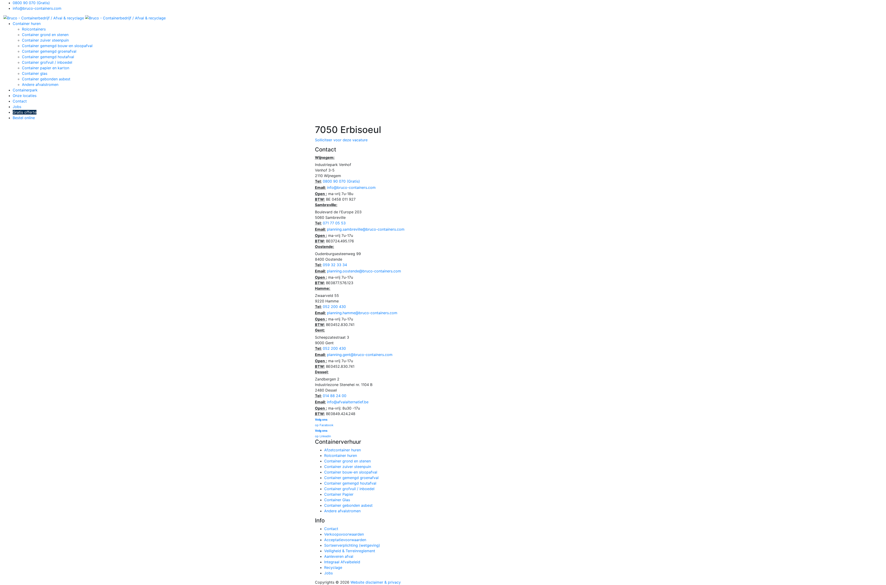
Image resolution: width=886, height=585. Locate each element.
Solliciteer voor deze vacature (341, 140)
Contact (20, 101)
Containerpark (25, 90)
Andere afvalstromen (40, 84)
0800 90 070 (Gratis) (31, 2)
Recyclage (333, 567)
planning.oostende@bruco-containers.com (364, 271)
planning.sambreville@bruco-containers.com (365, 229)
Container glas (34, 73)
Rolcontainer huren (340, 455)
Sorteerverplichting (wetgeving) (352, 545)
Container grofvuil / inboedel (47, 62)
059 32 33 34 (335, 264)
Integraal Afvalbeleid (342, 562)
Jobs (17, 106)
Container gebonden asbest (46, 79)
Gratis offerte (24, 112)
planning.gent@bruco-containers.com (359, 354)
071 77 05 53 (334, 223)
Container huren (27, 23)
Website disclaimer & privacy (375, 582)
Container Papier (338, 494)
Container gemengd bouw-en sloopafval (57, 45)
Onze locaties (24, 95)
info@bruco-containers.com (37, 8)
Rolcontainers (34, 29)
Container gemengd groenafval (49, 51)
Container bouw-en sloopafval (350, 472)
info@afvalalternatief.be (347, 402)
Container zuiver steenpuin (45, 40)
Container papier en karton (45, 68)
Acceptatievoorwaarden (345, 539)
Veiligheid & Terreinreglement (349, 551)
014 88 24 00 (334, 395)
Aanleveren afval (338, 556)
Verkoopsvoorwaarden (344, 534)
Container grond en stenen (45, 34)
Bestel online (24, 117)
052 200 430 (334, 306)
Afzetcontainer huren (342, 450)
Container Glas (337, 500)
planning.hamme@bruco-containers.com (362, 313)
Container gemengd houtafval (48, 56)
